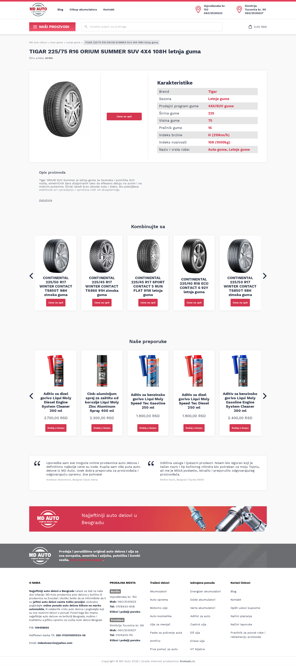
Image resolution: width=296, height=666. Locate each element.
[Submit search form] (86, 26)
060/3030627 (254, 13)
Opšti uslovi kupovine (245, 607)
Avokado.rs (187, 661)
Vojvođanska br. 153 (214, 7)
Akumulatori (158, 591)
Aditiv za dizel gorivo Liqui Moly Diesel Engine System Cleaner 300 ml (55, 402)
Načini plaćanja (241, 616)
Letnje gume (73, 42)
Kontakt (108, 9)
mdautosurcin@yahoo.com (55, 642)
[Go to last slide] (31, 276)
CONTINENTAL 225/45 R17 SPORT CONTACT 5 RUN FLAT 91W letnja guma (148, 286)
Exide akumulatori (202, 599)
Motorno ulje (159, 607)
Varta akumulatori (202, 607)
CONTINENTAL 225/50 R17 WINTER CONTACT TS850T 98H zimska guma (55, 286)
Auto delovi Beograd (86, 560)
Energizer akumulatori (205, 591)
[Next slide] (265, 276)
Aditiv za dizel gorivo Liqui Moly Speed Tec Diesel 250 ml (194, 401)
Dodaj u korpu (56, 428)
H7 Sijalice (197, 649)
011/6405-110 (124, 635)
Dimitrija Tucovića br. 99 (255, 7)
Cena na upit (124, 116)
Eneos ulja (197, 640)
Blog (60, 9)
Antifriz (155, 640)
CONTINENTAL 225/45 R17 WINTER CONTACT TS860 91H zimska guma (101, 286)
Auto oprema (159, 599)
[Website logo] (38, 9)
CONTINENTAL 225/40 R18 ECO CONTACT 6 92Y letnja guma (194, 285)
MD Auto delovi (38, 42)
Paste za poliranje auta (166, 632)
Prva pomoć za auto (164, 649)
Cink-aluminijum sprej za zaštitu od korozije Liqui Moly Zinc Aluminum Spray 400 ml (102, 402)
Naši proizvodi (54, 27)
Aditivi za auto (200, 616)
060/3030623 (213, 13)
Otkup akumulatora (83, 9)
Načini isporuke (241, 624)
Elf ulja (195, 632)
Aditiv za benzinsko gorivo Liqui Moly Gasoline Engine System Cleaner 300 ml (240, 402)
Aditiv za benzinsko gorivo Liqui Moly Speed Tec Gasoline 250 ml (148, 401)
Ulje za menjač (160, 624)
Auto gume (56, 42)
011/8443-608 (125, 606)
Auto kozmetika (161, 616)
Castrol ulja (198, 624)
